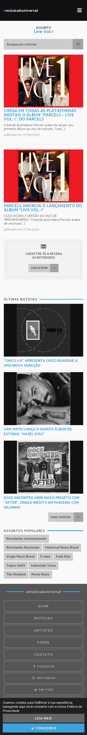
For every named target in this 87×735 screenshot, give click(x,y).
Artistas (43, 630)
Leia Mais (43, 718)
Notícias (43, 618)
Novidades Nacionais (22, 547)
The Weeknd (16, 574)
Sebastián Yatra (43, 565)
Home (43, 606)
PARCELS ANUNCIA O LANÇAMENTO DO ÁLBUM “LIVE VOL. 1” (43, 208)
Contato (43, 655)
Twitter (45, 690)
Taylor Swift (15, 565)
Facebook (45, 666)
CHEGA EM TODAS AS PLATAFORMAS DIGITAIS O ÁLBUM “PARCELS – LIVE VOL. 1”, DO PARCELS (40, 115)
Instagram (46, 678)
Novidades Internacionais (26, 539)
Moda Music (40, 574)
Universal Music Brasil (62, 547)
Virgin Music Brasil (20, 556)
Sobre (43, 642)
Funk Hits (63, 556)
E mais (45, 556)
